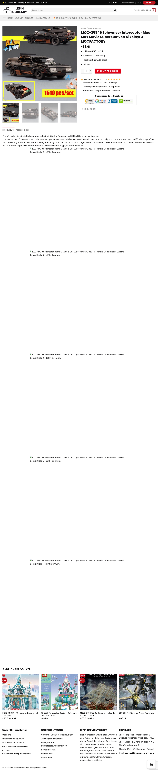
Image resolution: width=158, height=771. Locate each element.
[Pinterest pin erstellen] (91, 109)
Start (83, 28)
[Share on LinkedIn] (94, 109)
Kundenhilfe (47, 753)
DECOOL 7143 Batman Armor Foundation (137, 713)
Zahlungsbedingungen (52, 738)
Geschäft (18, 18)
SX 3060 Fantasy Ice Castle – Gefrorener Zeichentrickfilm (59, 714)
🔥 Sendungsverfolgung (65, 18)
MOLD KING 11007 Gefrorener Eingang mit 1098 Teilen (20, 714)
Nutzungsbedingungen (13, 738)
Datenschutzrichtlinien (13, 742)
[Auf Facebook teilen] (82, 109)
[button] (151, 764)
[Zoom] (5, 98)
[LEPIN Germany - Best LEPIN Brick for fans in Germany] (14, 10)
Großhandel (47, 757)
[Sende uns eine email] (116, 3)
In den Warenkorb (107, 71)
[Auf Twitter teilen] (85, 109)
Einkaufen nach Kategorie (37, 18)
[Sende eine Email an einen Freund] (88, 109)
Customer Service (127, 3)
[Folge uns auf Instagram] (111, 3)
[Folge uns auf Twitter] (114, 3)
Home (10, 18)
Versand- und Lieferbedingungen (57, 734)
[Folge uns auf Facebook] (109, 3)
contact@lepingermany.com (140, 753)
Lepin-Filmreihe (94, 28)
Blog (139, 3)
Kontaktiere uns (93, 18)
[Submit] (115, 10)
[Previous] (7, 63)
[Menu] (4, 18)
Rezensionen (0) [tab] (23, 130)
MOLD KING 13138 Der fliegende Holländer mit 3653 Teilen (97, 714)
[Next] (72, 63)
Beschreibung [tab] (8, 130)
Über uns (6, 734)
